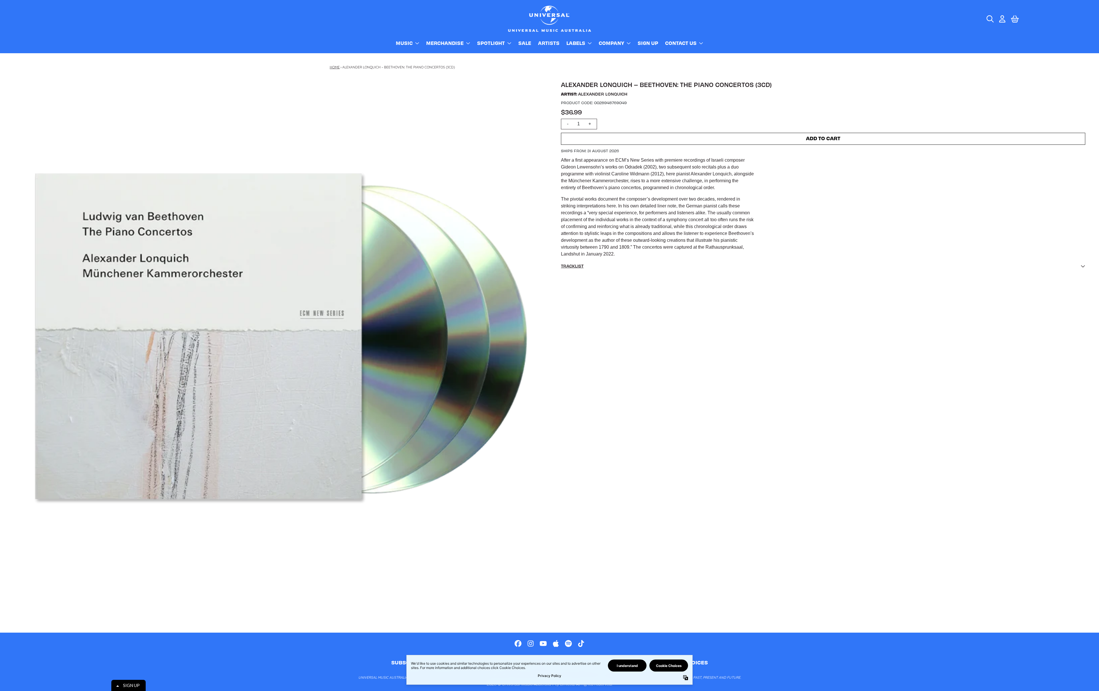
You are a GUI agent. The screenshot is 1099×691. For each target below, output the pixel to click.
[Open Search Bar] (990, 19)
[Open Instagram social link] (530, 643)
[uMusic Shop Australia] (549, 19)
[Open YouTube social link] (543, 643)
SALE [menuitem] (524, 43)
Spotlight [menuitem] (491, 43)
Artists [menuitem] (549, 43)
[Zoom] (282, 340)
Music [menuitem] (404, 43)
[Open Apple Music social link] (556, 643)
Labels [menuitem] (575, 43)
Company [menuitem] (611, 43)
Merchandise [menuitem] (445, 43)
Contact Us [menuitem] (681, 43)
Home (335, 67)
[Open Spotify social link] (568, 643)
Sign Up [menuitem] (648, 43)
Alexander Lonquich (602, 93)
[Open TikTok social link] (581, 643)
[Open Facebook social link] (518, 643)
